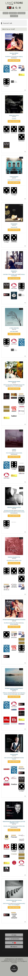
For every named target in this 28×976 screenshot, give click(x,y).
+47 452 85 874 (14, 939)
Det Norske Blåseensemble (19, 903)
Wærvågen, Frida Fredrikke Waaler (10, 274)
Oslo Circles (8, 452)
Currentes (14, 118)
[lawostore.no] (14, 3)
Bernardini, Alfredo (15, 622)
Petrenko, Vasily (7, 826)
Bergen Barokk (14, 227)
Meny (14, 935)
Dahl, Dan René (6, 903)
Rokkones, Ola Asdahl (7, 692)
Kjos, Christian (15, 386)
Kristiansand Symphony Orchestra (14, 511)
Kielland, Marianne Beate (16, 452)
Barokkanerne (8, 56)
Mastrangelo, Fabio (16, 694)
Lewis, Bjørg (12, 331)
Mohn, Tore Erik (12, 904)
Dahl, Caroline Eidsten (8, 384)
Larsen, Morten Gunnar (12, 179)
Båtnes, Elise (22, 826)
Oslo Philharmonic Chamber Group (14, 560)
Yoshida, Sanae (21, 510)
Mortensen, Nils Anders (9, 510)
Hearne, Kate (21, 384)
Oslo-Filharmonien (15, 826)
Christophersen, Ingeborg (17, 56)
